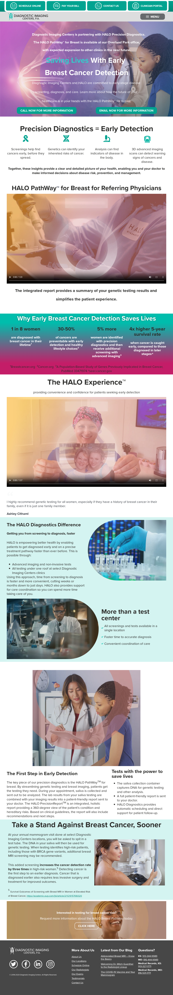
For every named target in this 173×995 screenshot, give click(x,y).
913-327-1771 (144, 966)
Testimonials (78, 978)
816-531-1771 (144, 973)
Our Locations (79, 961)
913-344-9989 (149, 956)
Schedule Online (80, 965)
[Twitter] (13, 964)
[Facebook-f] (26, 964)
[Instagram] (50, 964)
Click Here (86, 926)
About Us (76, 956)
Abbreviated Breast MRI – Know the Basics (117, 957)
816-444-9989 (150, 959)
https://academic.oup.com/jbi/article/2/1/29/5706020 (54, 896)
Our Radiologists (80, 969)
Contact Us (77, 982)
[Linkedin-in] (38, 964)
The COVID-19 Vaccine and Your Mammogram (118, 973)
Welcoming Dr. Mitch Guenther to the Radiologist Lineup (117, 965)
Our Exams (77, 974)
